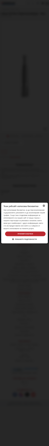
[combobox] (44, 206)
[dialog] (24, 223)
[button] (24, 239)
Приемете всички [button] (25, 234)
